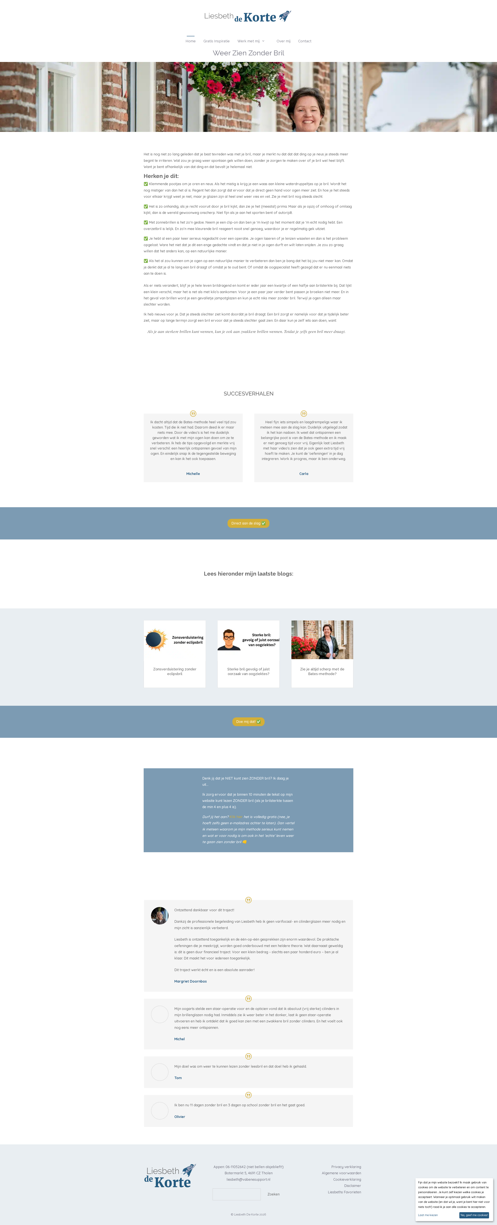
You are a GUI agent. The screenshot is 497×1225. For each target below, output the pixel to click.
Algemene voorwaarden (341, 1173)
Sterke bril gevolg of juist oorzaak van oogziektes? (248, 671)
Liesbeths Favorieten (344, 1192)
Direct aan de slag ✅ (248, 523)
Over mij (283, 41)
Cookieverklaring (347, 1179)
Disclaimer (352, 1185)
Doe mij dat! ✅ (248, 721)
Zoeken (274, 1194)
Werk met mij (248, 41)
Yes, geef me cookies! (474, 1215)
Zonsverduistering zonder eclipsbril (174, 671)
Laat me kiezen (428, 1215)
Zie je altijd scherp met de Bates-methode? (322, 671)
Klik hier (236, 817)
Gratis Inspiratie (216, 41)
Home (191, 41)
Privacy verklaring (346, 1167)
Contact (304, 41)
